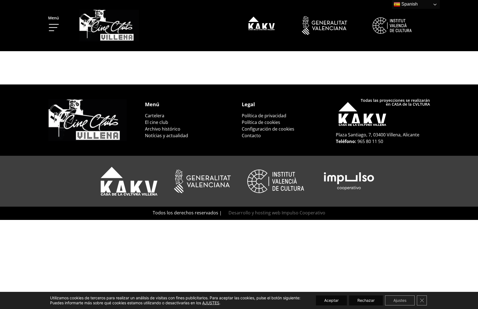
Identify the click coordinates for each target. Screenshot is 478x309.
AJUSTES (210, 302)
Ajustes (399, 300)
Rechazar (366, 300)
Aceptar (331, 300)
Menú (53, 17)
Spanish (409, 4)
